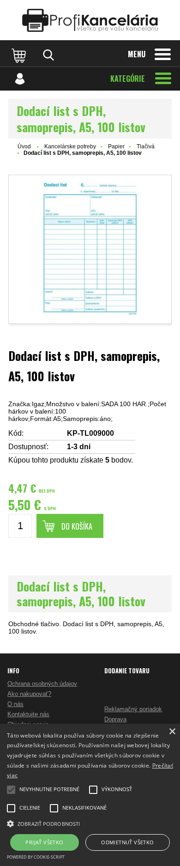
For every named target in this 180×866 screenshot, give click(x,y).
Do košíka (76, 526)
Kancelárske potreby (70, 146)
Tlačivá (146, 146)
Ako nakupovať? (29, 693)
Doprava (115, 719)
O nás (15, 704)
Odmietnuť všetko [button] (127, 842)
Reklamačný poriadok (133, 709)
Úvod (24, 146)
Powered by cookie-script (36, 857)
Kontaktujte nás (28, 714)
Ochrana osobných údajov (42, 683)
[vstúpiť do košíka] (19, 55)
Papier (116, 146)
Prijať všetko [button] (44, 842)
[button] (90, 823)
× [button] (171, 731)
